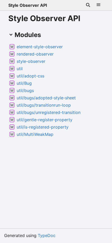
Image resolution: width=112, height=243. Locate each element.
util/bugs (25, 90)
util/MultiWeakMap (35, 134)
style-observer (31, 61)
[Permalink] (67, 47)
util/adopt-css (30, 75)
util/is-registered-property (43, 127)
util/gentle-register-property (44, 119)
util (20, 68)
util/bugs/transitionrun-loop (44, 105)
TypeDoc (46, 235)
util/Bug (24, 83)
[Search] (88, 5)
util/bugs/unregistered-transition (48, 112)
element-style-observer (40, 46)
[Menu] (98, 5)
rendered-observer (35, 54)
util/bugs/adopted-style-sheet (46, 97)
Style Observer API (27, 5)
